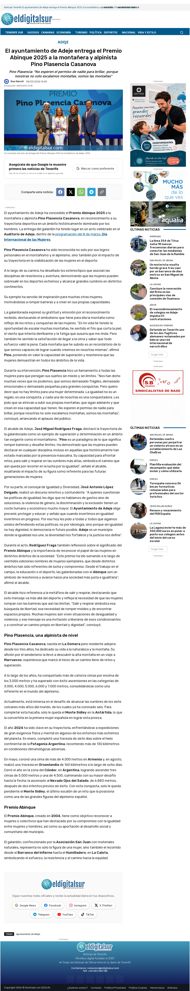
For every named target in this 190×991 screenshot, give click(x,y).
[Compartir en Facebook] (60, 192)
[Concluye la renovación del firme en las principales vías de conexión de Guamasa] (138, 291)
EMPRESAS (155, 237)
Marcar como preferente (97, 168)
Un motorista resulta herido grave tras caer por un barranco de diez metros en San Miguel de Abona (166, 271)
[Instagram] (80, 979)
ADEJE (63, 42)
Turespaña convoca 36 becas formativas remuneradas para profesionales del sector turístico (167, 490)
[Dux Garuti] (7, 81)
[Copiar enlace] (102, 192)
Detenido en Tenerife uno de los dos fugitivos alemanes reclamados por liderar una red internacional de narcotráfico (167, 338)
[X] (109, 979)
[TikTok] (100, 979)
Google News (28, 905)
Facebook (55, 905)
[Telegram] (90, 979)
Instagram (80, 905)
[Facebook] (70, 979)
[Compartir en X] (71, 192)
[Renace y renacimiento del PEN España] (138, 510)
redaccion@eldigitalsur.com (103, 968)
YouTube (67, 914)
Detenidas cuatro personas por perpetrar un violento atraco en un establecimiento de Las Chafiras (166, 445)
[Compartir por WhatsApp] (81, 192)
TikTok (90, 914)
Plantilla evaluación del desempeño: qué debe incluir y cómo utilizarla (166, 468)
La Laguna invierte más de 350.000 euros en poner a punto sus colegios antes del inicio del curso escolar (168, 534)
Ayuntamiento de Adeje (28, 934)
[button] (181, 32)
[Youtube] (119, 979)
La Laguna (155, 284)
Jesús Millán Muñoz (161, 506)
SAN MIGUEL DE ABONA (161, 260)
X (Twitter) (105, 905)
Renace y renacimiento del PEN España (165, 512)
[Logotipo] (27, 19)
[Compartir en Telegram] (91, 192)
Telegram (43, 914)
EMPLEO (154, 460)
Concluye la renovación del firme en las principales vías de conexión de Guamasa (165, 293)
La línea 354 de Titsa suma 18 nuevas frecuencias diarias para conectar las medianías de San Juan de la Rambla (167, 247)
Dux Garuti (17, 81)
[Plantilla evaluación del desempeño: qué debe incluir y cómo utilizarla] (138, 466)
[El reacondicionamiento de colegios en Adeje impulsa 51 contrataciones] (138, 312)
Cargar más (157, 354)
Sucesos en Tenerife (161, 326)
